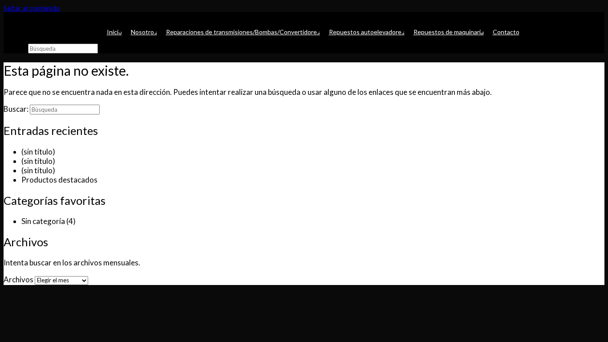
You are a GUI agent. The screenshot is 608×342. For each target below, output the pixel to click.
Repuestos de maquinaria (448, 32)
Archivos (18, 279)
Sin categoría (43, 221)
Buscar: (15, 48)
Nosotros (144, 32)
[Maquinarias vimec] (9, 16)
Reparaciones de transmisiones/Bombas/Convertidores (243, 32)
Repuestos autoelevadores (367, 32)
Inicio (114, 32)
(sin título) (38, 151)
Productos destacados (59, 179)
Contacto (506, 32)
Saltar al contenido (32, 8)
